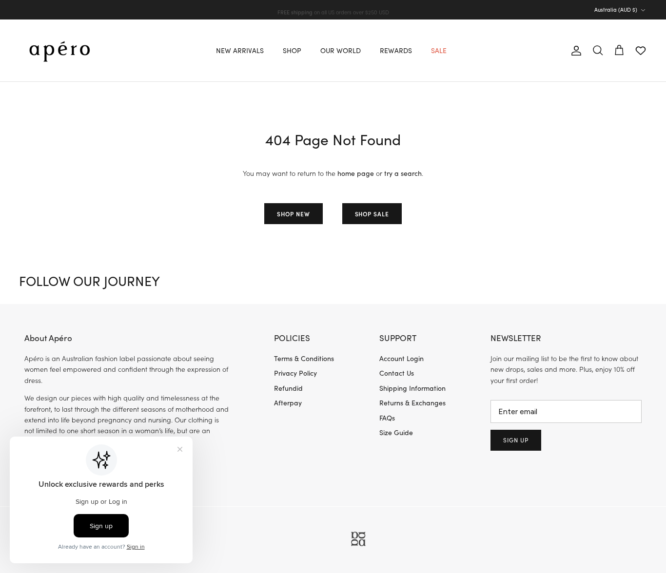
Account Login (401, 358)
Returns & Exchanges (412, 402)
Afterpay (288, 402)
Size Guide (396, 432)
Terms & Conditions (304, 358)
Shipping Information (412, 388)
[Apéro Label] (60, 50)
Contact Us (396, 373)
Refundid (288, 388)
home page (355, 173)
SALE (439, 50)
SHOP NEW (293, 214)
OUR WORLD (340, 50)
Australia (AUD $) (615, 9)
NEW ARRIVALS (240, 50)
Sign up (516, 440)
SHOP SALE (372, 214)
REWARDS (396, 50)
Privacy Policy (295, 373)
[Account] (574, 51)
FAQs (387, 417)
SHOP (292, 50)
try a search (403, 173)
